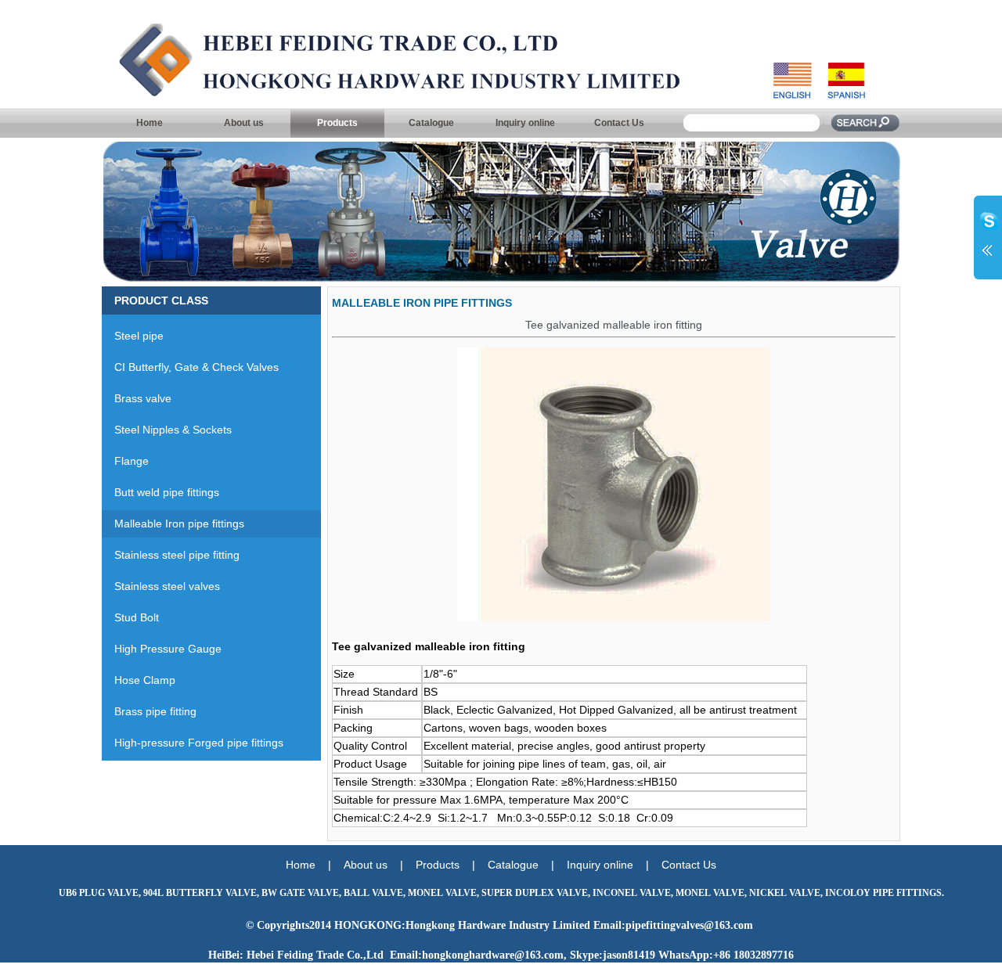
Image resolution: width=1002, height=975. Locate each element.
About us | (380, 864)
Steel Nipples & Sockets (167, 429)
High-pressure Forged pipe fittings (192, 742)
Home (149, 122)
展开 (988, 236)
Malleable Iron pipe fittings (173, 523)
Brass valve (136, 398)
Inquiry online (525, 122)
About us (244, 122)
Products (337, 122)
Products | (452, 864)
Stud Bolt (130, 617)
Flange (125, 461)
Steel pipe (133, 335)
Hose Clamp (138, 680)
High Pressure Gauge (162, 648)
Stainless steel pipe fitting (171, 555)
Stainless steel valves (161, 586)
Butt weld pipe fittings (160, 492)
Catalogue (431, 122)
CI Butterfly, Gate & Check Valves (190, 367)
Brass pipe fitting (149, 711)
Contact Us (619, 122)
